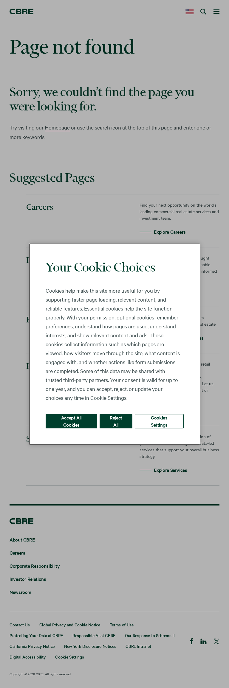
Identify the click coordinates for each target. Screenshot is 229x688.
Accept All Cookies (71, 421)
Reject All (116, 421)
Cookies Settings (159, 421)
